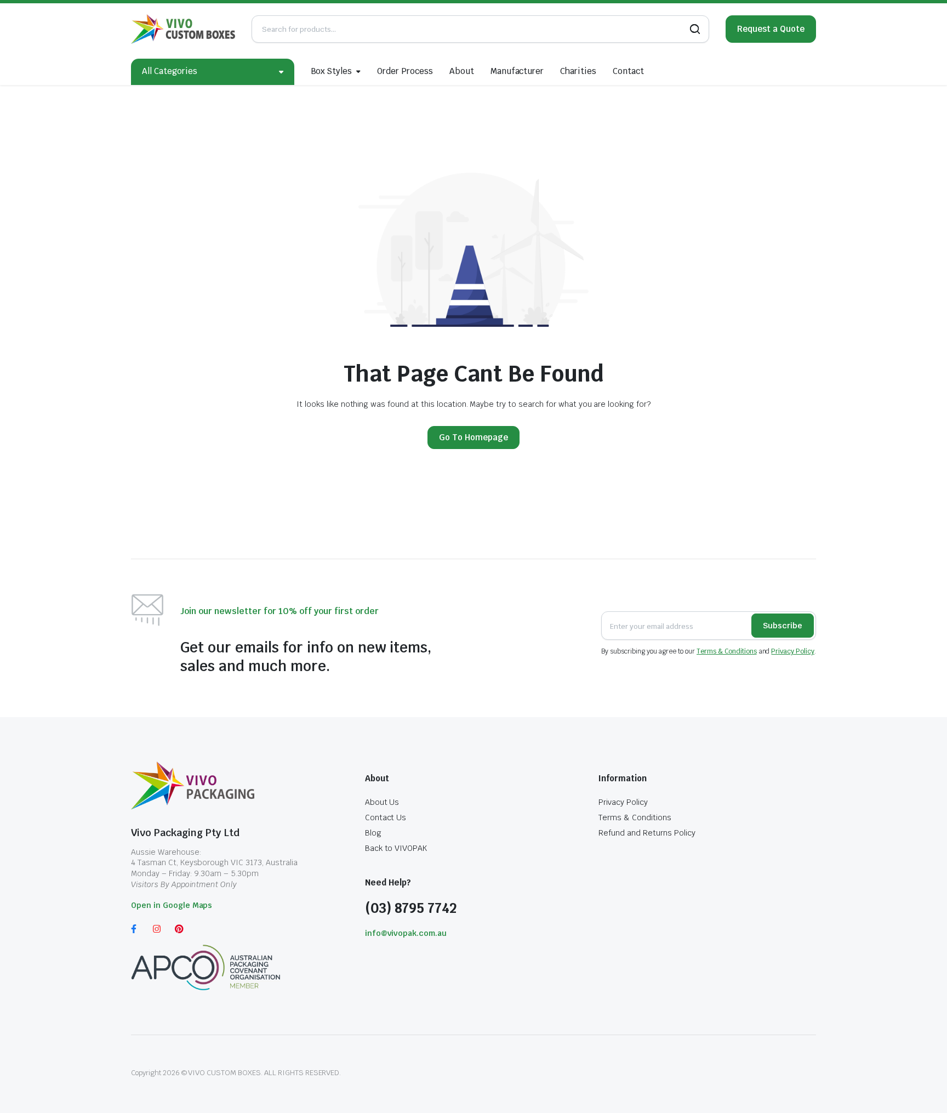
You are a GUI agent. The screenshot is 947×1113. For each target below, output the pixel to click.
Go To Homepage (473, 437)
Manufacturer (517, 71)
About (461, 71)
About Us (382, 802)
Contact (628, 71)
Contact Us (386, 817)
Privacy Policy (792, 651)
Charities (578, 71)
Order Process (405, 71)
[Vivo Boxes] (183, 29)
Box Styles (331, 71)
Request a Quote (771, 29)
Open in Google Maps (171, 905)
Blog (373, 833)
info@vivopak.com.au (406, 933)
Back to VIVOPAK (396, 848)
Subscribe (782, 626)
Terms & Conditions (726, 651)
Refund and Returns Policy (646, 833)
